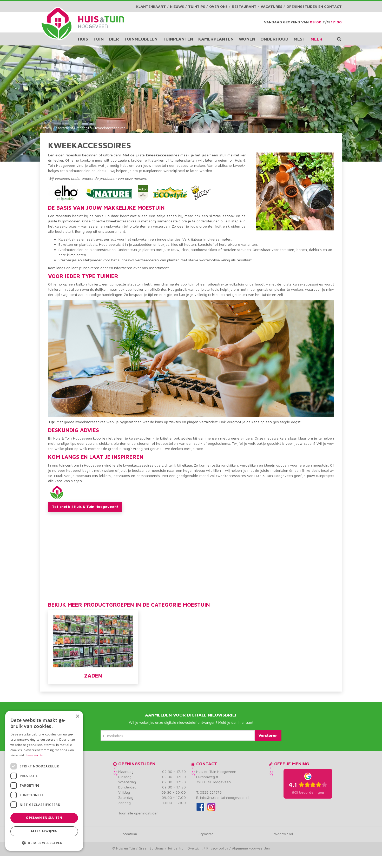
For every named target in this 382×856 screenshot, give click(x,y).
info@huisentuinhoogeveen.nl (224, 797)
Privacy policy (217, 848)
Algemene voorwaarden (251, 848)
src (339, 39)
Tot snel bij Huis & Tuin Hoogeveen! (85, 506)
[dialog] (44, 781)
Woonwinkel (283, 834)
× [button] (77, 716)
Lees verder (35, 755)
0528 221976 (211, 792)
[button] (44, 843)
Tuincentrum (127, 834)
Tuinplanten (205, 834)
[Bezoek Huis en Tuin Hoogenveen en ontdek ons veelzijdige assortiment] (56, 23)
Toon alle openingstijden (138, 813)
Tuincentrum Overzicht (185, 848)
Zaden (93, 675)
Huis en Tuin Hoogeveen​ (216, 771)
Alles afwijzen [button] (44, 831)
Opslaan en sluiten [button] (44, 817)
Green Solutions (151, 848)
